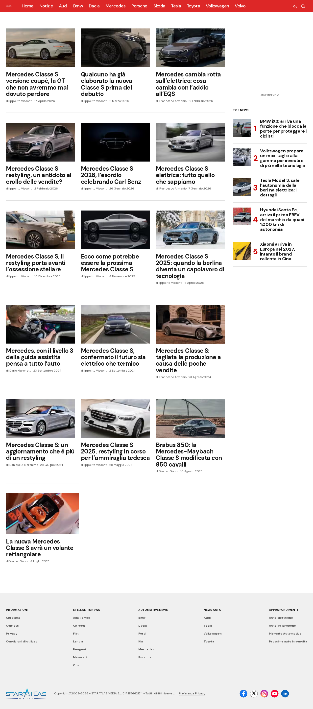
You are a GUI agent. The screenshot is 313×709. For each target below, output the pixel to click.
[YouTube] (274, 693)
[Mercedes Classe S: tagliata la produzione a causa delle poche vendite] (190, 324)
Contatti (12, 626)
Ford (141, 634)
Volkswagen (213, 634)
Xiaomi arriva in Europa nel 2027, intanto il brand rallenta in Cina (277, 251)
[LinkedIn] (285, 693)
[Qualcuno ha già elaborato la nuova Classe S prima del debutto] (115, 47)
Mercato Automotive (285, 634)
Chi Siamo (13, 618)
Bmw (141, 618)
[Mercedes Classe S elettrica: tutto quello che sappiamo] (190, 142)
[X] (254, 693)
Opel (76, 665)
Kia (140, 641)
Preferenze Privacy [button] (192, 693)
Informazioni (16, 610)
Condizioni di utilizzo (21, 641)
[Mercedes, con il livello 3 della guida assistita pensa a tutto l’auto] (40, 324)
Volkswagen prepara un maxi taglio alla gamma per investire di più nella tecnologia (282, 158)
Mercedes (146, 649)
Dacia (142, 626)
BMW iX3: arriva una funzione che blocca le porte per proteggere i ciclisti (283, 129)
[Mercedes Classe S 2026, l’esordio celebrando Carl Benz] (115, 142)
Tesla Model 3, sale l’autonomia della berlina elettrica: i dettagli (279, 187)
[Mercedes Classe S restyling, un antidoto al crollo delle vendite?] (40, 142)
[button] (295, 6)
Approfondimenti (283, 610)
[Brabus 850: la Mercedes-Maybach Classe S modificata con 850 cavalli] (190, 418)
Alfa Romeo (81, 618)
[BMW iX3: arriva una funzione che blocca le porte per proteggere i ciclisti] (242, 128)
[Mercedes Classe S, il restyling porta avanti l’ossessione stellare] (40, 230)
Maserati (80, 657)
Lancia (78, 641)
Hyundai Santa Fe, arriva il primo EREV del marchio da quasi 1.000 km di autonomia (282, 220)
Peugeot (79, 649)
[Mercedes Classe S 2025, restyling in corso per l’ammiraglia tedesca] (115, 418)
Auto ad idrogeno (282, 626)
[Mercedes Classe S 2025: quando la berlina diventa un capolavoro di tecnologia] (190, 230)
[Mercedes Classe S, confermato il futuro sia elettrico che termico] (115, 324)
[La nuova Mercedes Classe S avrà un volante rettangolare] (42, 513)
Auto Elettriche (281, 618)
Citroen (79, 626)
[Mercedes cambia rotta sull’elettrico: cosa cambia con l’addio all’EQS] (190, 47)
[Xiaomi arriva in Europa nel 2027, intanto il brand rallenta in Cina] (242, 251)
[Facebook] (243, 693)
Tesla (208, 626)
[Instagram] (264, 693)
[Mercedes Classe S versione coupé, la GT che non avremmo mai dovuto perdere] (40, 47)
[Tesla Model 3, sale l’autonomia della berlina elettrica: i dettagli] (242, 187)
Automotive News (153, 610)
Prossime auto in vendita (288, 641)
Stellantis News (86, 610)
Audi (207, 618)
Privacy (11, 634)
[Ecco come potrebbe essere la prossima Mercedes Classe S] (115, 230)
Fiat (76, 634)
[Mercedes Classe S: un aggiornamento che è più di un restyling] (40, 418)
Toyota (209, 641)
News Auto (212, 610)
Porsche (144, 657)
